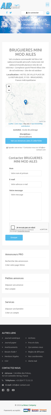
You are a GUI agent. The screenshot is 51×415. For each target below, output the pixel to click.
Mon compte (10, 289)
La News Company (28, 405)
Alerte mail (32, 361)
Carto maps (18, 124)
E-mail (12, 179)
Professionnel (30, 24)
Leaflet (10, 124)
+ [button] (9, 86)
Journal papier (10, 343)
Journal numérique (12, 338)
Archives (31, 338)
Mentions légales (11, 356)
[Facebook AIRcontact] (7, 12)
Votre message (16, 190)
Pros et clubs (33, 343)
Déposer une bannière (14, 309)
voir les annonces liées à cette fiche (26, 141)
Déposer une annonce (14, 285)
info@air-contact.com (21, 385)
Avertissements (11, 347)
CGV (6, 361)
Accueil (17, 24)
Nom (11, 168)
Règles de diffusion (36, 352)
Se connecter (33, 13)
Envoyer (14, 237)
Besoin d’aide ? (10, 352)
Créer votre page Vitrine (15, 265)
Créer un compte (12, 313)
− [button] (9, 90)
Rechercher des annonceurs (16, 261)
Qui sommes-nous (35, 347)
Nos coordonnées (35, 356)
